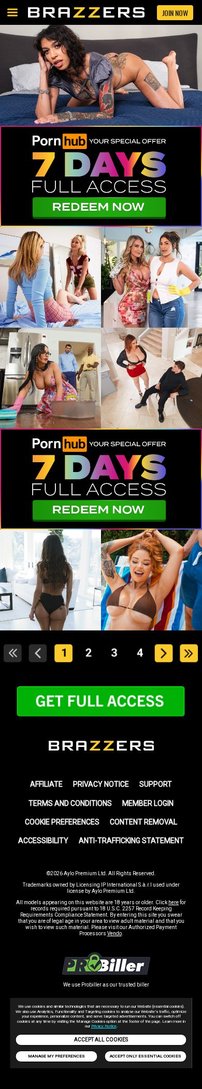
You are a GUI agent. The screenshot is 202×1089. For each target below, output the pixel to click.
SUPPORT (155, 784)
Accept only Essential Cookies (145, 1056)
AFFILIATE (46, 784)
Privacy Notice (104, 1026)
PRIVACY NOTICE (101, 784)
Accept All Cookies (101, 1039)
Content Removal (143, 822)
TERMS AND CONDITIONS (70, 803)
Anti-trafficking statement (131, 840)
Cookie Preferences (62, 822)
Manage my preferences (56, 1056)
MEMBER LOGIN (148, 803)
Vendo (114, 933)
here (173, 902)
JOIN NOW (175, 12)
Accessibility (43, 840)
